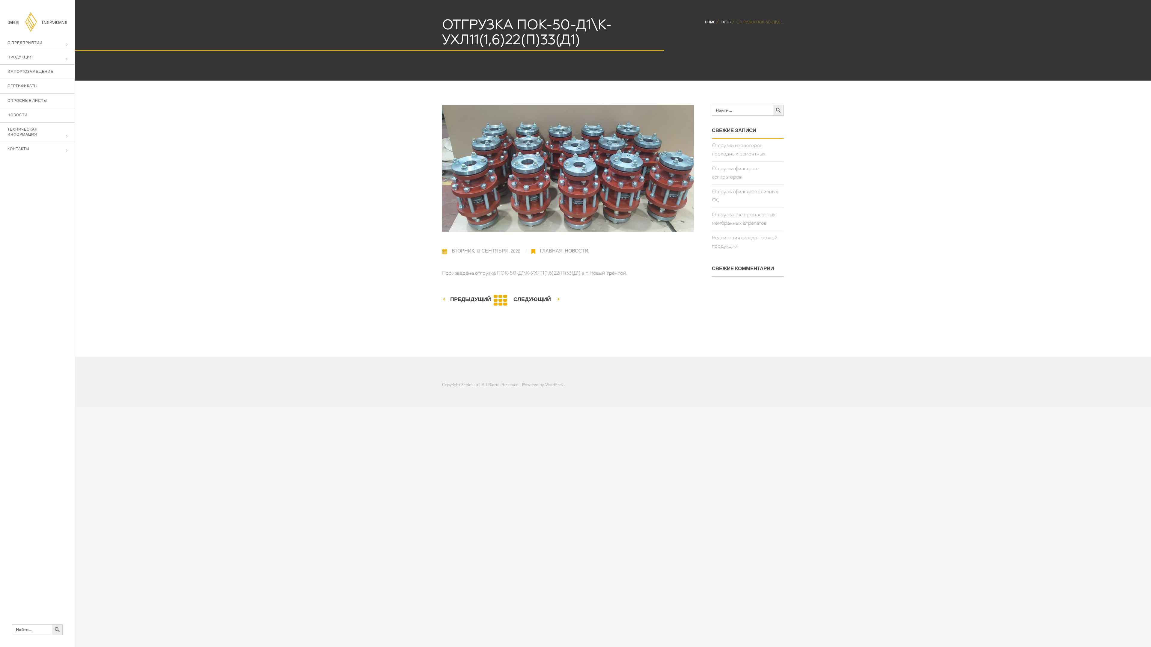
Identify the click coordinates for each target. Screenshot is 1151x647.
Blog (726, 22)
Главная (551, 251)
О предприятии (25, 43)
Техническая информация (22, 132)
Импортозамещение (30, 71)
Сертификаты (22, 86)
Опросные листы (27, 100)
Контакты (18, 149)
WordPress (554, 385)
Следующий (532, 299)
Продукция (20, 57)
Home (710, 22)
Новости (17, 115)
